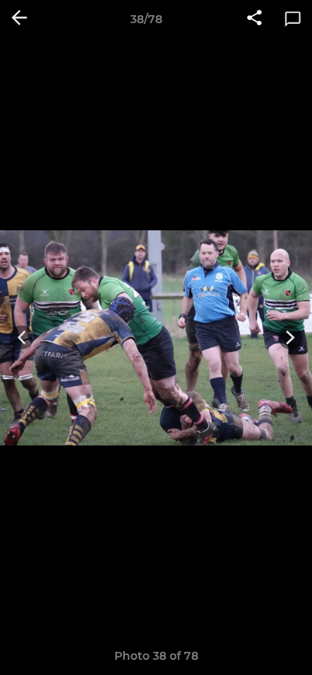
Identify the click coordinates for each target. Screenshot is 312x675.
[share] (254, 19)
